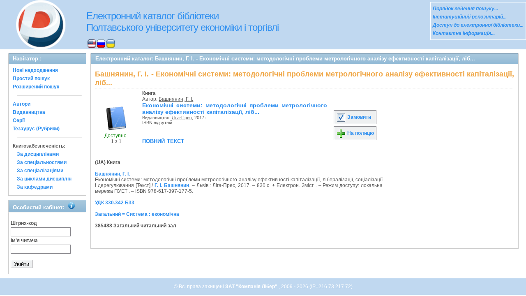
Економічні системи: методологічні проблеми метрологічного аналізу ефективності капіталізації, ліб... (234, 108)
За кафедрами (35, 187)
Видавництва (29, 112)
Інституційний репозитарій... (470, 17)
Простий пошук (31, 78)
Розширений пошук (36, 87)
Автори (21, 104)
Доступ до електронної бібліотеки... (478, 25)
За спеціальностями (42, 162)
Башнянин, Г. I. (176, 99)
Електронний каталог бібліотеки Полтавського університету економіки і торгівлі (182, 21)
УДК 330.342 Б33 (114, 203)
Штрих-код (24, 223)
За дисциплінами (38, 154)
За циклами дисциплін (44, 179)
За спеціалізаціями (40, 170)
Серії (19, 120)
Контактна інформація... (464, 33)
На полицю (360, 133)
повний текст (163, 140)
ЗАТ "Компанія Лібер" (252, 286)
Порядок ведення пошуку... (465, 9)
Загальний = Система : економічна (137, 214)
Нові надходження (35, 70)
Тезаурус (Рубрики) (36, 129)
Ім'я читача (24, 240)
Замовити (358, 117)
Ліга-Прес (182, 117)
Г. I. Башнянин (172, 185)
